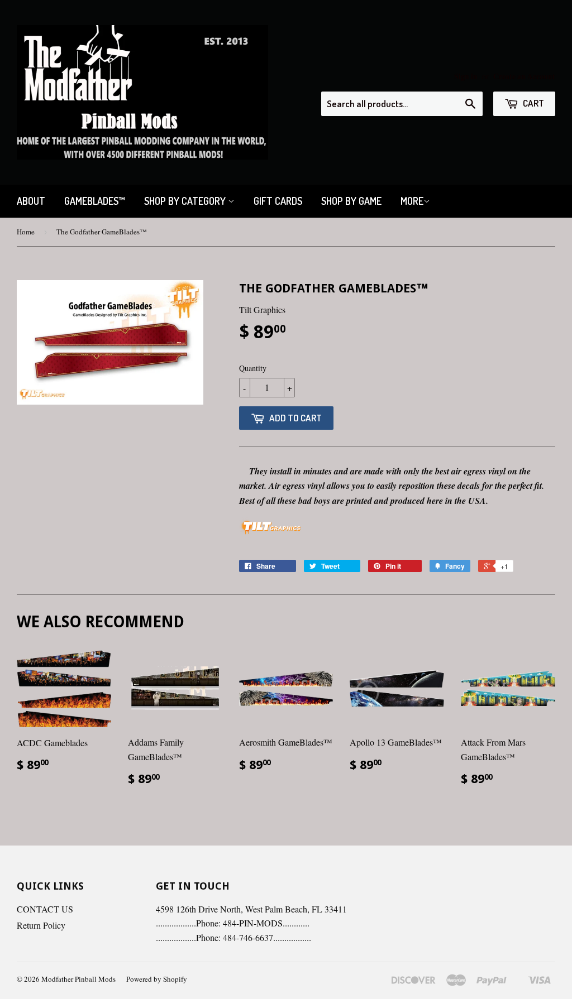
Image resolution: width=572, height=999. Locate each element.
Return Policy (41, 925)
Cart (532, 103)
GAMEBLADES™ (94, 201)
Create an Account (524, 76)
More (412, 201)
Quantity (252, 368)
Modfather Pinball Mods (78, 979)
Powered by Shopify (156, 979)
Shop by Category (186, 201)
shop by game (351, 201)
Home (26, 232)
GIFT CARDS (278, 201)
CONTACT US (45, 909)
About (31, 201)
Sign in (466, 76)
